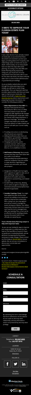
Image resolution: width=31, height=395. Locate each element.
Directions (15, 354)
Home (5, 1)
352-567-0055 (15, 22)
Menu (25, 1)
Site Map (15, 371)
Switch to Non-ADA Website (15, 5)
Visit (18, 1)
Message (6, 303)
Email (13, 1)
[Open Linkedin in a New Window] (23, 364)
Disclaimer (15, 373)
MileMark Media (23, 385)
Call (9, 1)
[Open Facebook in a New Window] (7, 364)
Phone (5, 297)
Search (22, 1)
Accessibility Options (15, 8)
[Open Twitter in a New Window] (15, 364)
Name (5, 283)
